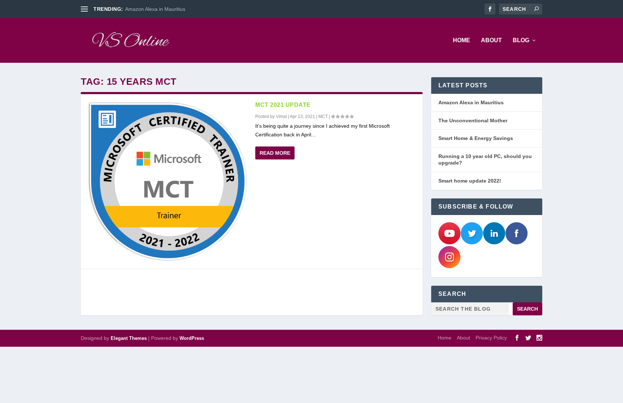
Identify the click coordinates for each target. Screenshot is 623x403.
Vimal (281, 116)
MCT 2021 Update (283, 105)
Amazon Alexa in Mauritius (155, 9)
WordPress (192, 338)
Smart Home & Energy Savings (475, 138)
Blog (521, 40)
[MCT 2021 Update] (168, 181)
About (491, 40)
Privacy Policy (491, 338)
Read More (275, 153)
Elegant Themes (129, 338)
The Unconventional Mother (472, 120)
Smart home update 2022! (469, 181)
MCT (323, 116)
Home (461, 40)
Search (527, 309)
